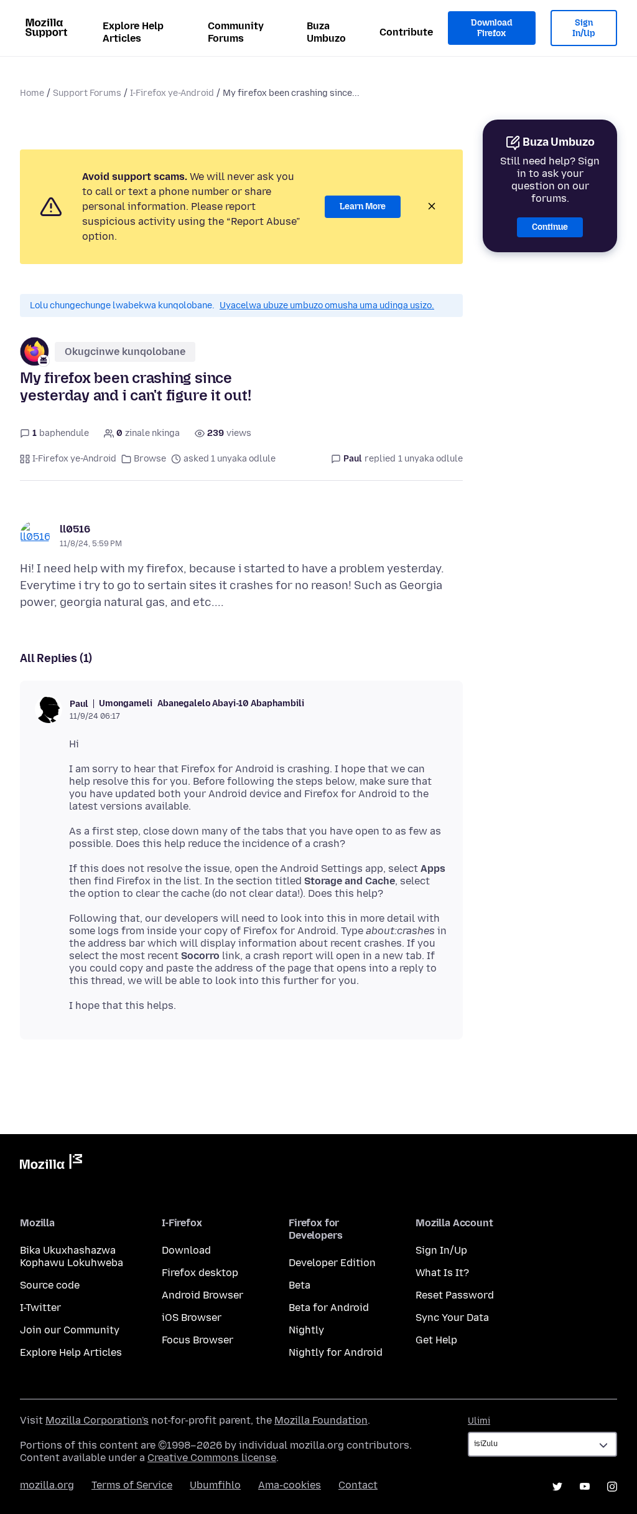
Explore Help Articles (133, 32)
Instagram (612, 1487)
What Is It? (442, 1273)
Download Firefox (491, 28)
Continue (550, 227)
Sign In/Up (583, 28)
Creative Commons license (211, 1458)
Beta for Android (329, 1307)
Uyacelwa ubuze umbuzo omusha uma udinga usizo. (327, 305)
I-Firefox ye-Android (172, 93)
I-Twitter (40, 1307)
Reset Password (455, 1295)
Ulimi (479, 1421)
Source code (50, 1285)
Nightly (306, 1330)
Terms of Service (131, 1485)
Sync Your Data (452, 1317)
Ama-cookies (289, 1485)
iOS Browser (191, 1317)
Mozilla (51, 1164)
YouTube (585, 1487)
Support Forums (87, 93)
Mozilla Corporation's (97, 1420)
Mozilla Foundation (321, 1420)
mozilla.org (47, 1485)
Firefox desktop (200, 1273)
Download (186, 1250)
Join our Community (69, 1330)
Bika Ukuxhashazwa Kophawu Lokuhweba (71, 1256)
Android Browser (202, 1295)
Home (32, 93)
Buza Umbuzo (326, 32)
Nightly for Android (336, 1352)
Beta (299, 1285)
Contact (358, 1485)
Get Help (436, 1340)
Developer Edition (332, 1263)
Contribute (406, 32)
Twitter (557, 1487)
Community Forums (236, 32)
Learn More (363, 206)
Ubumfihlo (215, 1485)
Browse (150, 458)
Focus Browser (197, 1340)
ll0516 (75, 529)
